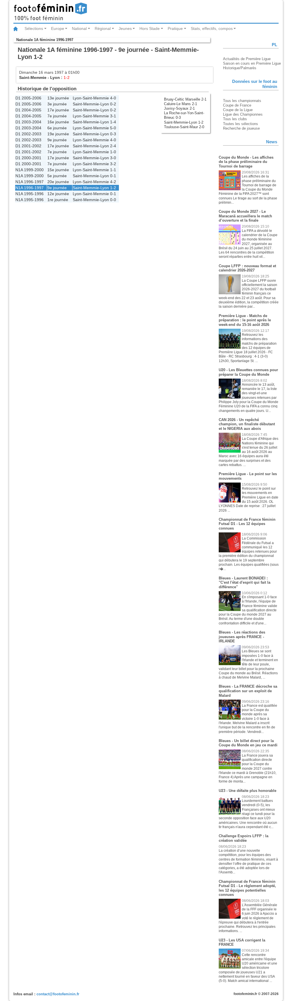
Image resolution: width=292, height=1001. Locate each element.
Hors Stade (149, 28)
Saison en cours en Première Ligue (252, 63)
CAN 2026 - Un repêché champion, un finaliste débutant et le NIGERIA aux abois (247, 424)
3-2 (113, 164)
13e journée (58, 98)
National (79, 28)
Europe (57, 28)
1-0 (113, 152)
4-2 (113, 181)
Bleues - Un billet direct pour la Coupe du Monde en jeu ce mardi (248, 743)
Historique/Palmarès (239, 68)
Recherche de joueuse (241, 128)
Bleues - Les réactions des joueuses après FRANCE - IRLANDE (242, 636)
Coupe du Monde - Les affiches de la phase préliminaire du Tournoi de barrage (246, 161)
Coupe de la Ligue (238, 110)
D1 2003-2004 (28, 122)
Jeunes (125, 28)
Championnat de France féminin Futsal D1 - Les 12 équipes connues (247, 523)
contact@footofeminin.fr (57, 994)
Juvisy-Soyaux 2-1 (179, 108)
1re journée (57, 199)
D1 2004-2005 (28, 110)
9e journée (57, 140)
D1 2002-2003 (28, 134)
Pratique (175, 28)
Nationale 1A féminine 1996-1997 (44, 40)
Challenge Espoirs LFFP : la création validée (243, 838)
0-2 (113, 104)
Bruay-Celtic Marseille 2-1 (185, 99)
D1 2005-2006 (28, 98)
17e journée (58, 110)
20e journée (58, 181)
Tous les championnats (242, 101)
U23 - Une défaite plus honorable (247, 790)
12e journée (58, 193)
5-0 (113, 128)
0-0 (113, 199)
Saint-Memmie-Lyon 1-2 (183, 122)
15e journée (58, 169)
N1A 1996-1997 (29, 181)
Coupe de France (237, 105)
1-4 (113, 122)
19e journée (58, 134)
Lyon (55, 77)
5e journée (57, 175)
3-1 (113, 116)
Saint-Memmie (32, 77)
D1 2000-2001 (28, 158)
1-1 (113, 169)
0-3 (113, 134)
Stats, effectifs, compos (212, 28)
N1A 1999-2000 (29, 169)
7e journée (57, 116)
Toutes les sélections (240, 124)
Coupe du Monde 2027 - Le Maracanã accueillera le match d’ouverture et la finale (245, 215)
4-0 (113, 98)
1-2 (113, 187)
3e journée (57, 104)
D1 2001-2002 (28, 146)
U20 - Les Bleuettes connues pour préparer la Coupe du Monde (248, 372)
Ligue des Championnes (243, 114)
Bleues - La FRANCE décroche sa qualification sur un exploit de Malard (248, 690)
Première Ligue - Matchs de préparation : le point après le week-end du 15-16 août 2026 (245, 320)
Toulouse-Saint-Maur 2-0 (184, 127)
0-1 (113, 175)
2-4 (113, 146)
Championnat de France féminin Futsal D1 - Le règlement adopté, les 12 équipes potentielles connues (247, 888)
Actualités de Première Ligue (247, 59)
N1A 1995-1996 (29, 193)
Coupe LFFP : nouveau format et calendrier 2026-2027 (247, 268)
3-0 (113, 158)
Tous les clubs (235, 119)
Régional (103, 28)
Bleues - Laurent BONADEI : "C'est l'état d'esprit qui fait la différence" (244, 582)
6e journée (57, 128)
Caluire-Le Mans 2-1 (180, 104)
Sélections (34, 28)
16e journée (58, 122)
